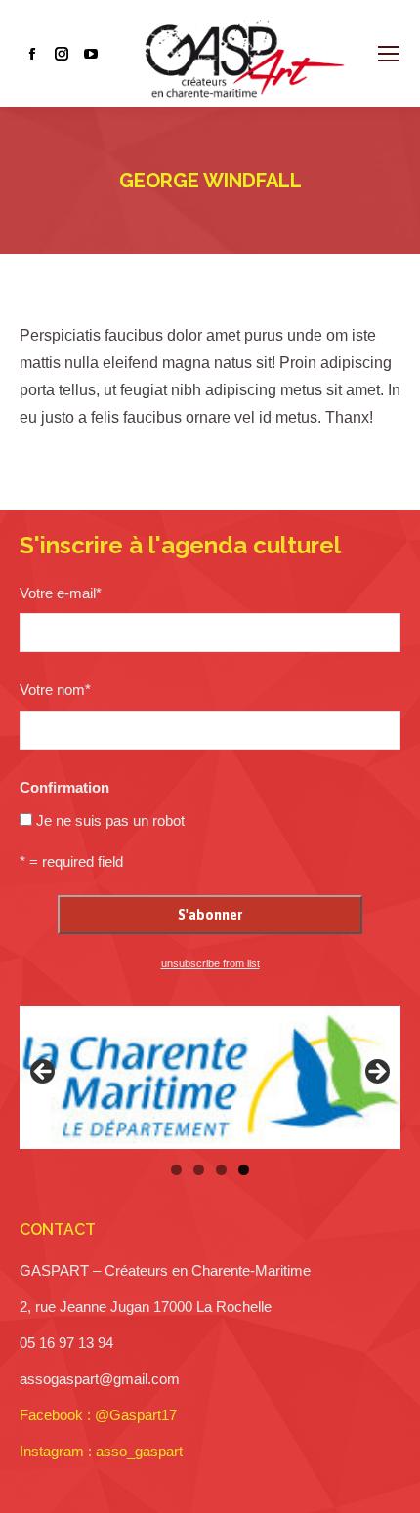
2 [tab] (198, 1170)
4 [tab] (243, 1170)
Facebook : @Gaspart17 (98, 1415)
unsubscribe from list (210, 963)
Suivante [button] (376, 1072)
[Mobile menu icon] (388, 53)
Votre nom (55, 689)
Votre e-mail (61, 593)
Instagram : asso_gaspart (101, 1451)
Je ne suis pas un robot (110, 820)
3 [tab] (221, 1170)
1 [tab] (176, 1170)
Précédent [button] (44, 1072)
